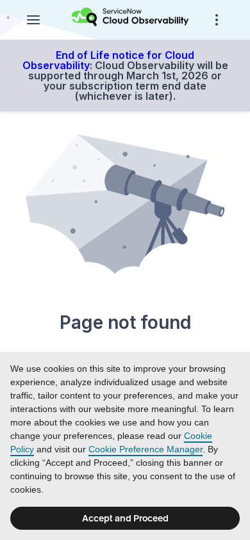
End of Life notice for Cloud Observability (108, 60)
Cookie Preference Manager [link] (145, 449)
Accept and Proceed (125, 518)
